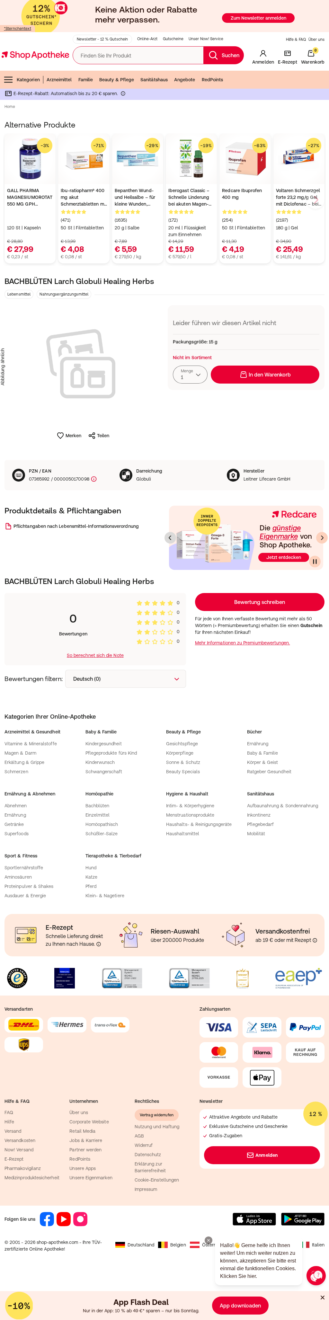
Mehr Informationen (164, 726)
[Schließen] (258, 565)
